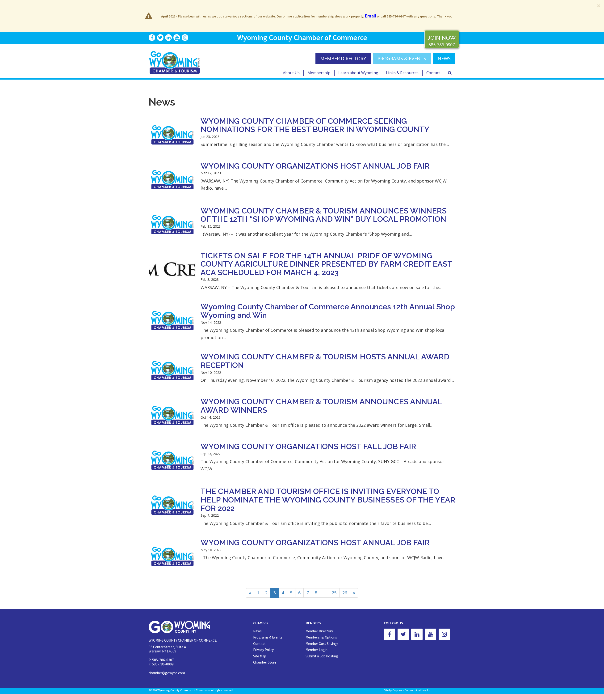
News (257, 631)
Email (370, 16)
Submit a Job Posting (322, 656)
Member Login (316, 649)
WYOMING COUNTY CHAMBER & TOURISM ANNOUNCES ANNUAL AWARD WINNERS (321, 406)
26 (344, 593)
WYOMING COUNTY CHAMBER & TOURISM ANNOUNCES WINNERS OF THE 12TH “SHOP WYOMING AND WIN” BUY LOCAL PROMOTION (324, 215)
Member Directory (319, 631)
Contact (433, 72)
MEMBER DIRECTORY (343, 58)
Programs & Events (402, 58)
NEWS (444, 58)
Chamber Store (264, 662)
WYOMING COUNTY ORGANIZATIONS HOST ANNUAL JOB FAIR (315, 166)
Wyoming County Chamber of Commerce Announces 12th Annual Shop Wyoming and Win (328, 311)
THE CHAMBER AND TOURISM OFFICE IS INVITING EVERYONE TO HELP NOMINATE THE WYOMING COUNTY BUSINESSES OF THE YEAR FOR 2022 (328, 500)
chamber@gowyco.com (167, 673)
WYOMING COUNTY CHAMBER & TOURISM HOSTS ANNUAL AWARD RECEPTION (325, 361)
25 (334, 593)
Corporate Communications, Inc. (412, 690)
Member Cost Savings (322, 643)
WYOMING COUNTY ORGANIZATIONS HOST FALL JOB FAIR (308, 446)
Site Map (259, 656)
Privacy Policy (263, 649)
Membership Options (321, 637)
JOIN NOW (442, 37)
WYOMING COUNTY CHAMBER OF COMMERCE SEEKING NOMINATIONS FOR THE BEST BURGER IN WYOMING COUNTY (315, 125)
